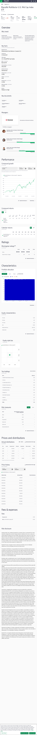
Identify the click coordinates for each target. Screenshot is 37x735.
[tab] (3, 212)
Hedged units (6, 4)
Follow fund (4, 14)
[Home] (1, 1)
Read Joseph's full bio (10, 148)
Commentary (32, 200)
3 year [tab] (28, 407)
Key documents (11, 14)
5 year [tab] (33, 407)
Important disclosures (23, 200)
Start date (20, 167)
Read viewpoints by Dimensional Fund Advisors (26, 120)
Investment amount (4, 167)
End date (29, 167)
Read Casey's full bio (10, 131)
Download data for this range (30, 464)
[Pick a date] (26, 169)
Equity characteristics (9, 313)
